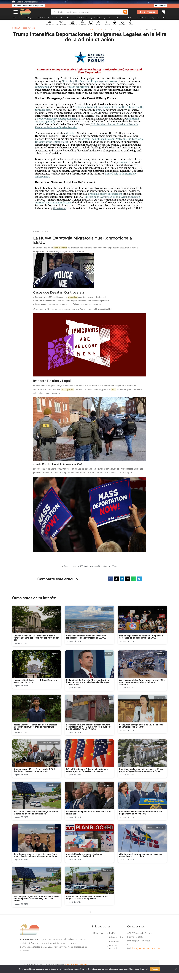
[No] (175, 969)
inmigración (89, 566)
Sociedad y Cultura (27, 28)
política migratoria (103, 566)
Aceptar (155, 969)
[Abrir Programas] (36, 18)
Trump (115, 566)
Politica (15, 28)
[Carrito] (163, 11)
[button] (110, 578)
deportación (74, 566)
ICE (81, 566)
